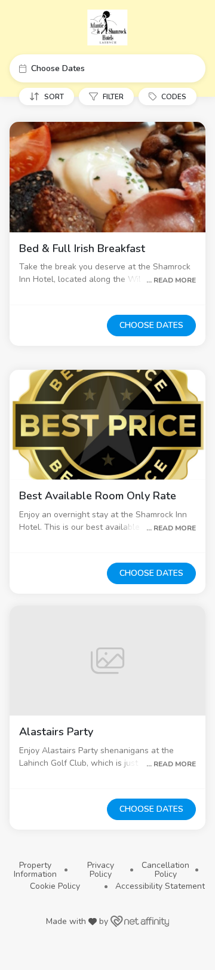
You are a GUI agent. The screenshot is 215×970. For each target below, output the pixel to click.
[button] (107, 68)
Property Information (35, 870)
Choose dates (151, 325)
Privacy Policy (100, 870)
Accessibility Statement (160, 886)
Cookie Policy (55, 886)
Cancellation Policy (165, 870)
